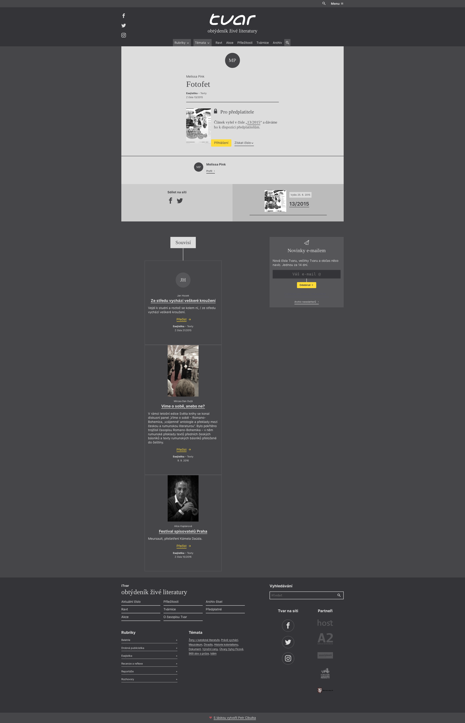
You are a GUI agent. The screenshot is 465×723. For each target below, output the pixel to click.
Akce (229, 43)
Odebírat (305, 285)
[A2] (325, 639)
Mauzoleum (195, 644)
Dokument (195, 649)
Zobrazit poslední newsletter (305, 294)
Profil (209, 170)
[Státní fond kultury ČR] (325, 690)
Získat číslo (242, 143)
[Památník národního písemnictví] (325, 674)
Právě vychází (229, 639)
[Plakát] (183, 371)
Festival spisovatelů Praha (183, 531)
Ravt (219, 43)
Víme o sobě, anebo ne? (183, 406)
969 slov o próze (199, 653)
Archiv (277, 43)
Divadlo (208, 644)
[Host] (325, 623)
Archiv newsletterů (305, 301)
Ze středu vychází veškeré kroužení (183, 300)
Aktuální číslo (131, 601)
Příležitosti (244, 43)
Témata (201, 43)
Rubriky (180, 43)
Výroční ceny (210, 649)
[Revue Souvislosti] (325, 656)
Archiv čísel (214, 601)
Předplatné (214, 609)
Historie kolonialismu (226, 644)
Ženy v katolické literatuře (204, 639)
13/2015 (253, 122)
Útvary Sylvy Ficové (231, 649)
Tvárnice (262, 43)
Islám (213, 653)
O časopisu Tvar (175, 617)
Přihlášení (221, 143)
